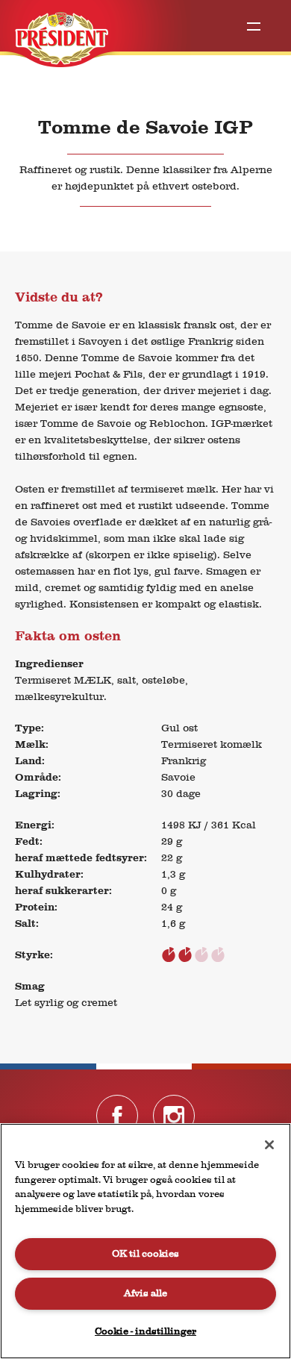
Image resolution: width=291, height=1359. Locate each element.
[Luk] (269, 1144)
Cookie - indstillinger (145, 1331)
